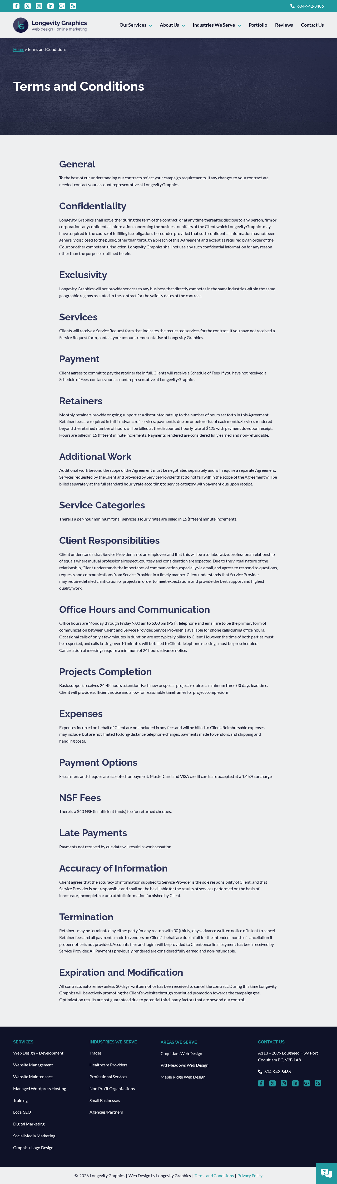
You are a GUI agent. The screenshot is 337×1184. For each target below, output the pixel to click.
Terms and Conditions (214, 1175)
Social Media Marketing (34, 1135)
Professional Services (108, 1076)
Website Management (33, 1064)
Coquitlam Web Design (181, 1053)
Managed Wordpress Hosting (39, 1088)
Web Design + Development (38, 1052)
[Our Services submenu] (150, 25)
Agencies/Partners (106, 1111)
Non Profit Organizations (112, 1088)
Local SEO (22, 1111)
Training (20, 1100)
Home (18, 49)
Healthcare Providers (108, 1064)
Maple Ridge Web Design (183, 1076)
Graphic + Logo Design (33, 1147)
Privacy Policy (249, 1175)
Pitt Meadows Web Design (185, 1064)
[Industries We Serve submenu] (239, 25)
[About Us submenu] (183, 25)
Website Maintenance (33, 1076)
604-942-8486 (310, 5)
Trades (95, 1052)
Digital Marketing (28, 1123)
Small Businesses (105, 1100)
